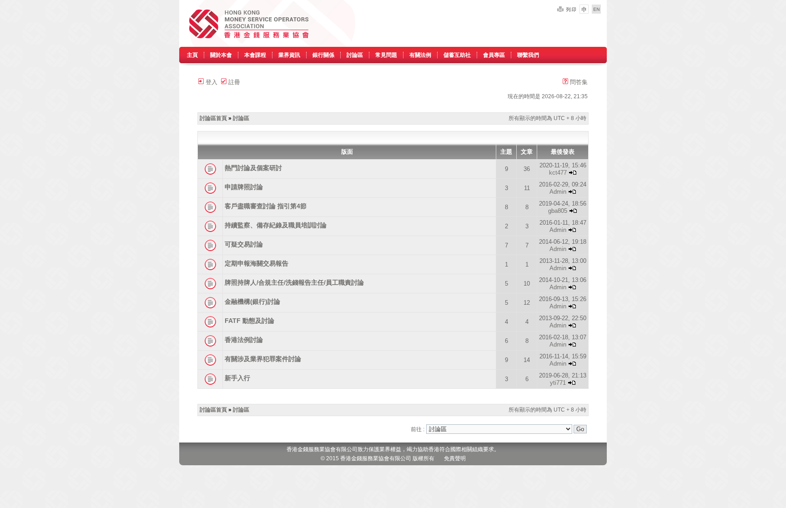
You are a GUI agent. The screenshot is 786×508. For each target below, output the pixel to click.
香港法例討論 (244, 339)
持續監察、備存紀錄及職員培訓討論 (276, 225)
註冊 (233, 82)
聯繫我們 (528, 55)
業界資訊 (289, 55)
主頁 (192, 55)
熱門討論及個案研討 (253, 167)
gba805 (557, 210)
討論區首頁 (213, 118)
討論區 (355, 55)
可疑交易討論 (244, 244)
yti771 (558, 382)
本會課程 (255, 55)
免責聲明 (455, 458)
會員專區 (494, 55)
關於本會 (221, 55)
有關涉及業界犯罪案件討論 (263, 358)
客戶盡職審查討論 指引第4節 (266, 206)
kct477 (558, 172)
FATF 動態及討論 (249, 320)
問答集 (578, 82)
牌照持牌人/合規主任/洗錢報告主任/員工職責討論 (294, 282)
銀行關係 (323, 55)
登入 (210, 82)
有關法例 (420, 55)
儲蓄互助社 (457, 55)
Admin (557, 191)
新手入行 (237, 378)
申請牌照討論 (244, 187)
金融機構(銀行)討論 (252, 301)
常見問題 (386, 55)
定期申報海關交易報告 (256, 263)
